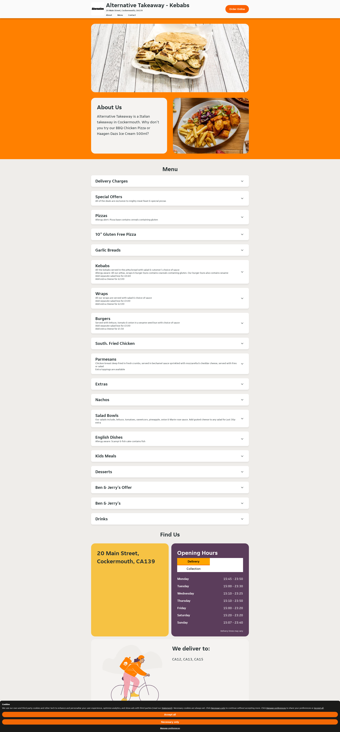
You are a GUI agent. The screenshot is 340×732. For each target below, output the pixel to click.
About (109, 15)
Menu (120, 15)
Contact (132, 15)
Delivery (193, 561)
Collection (194, 569)
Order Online (237, 9)
